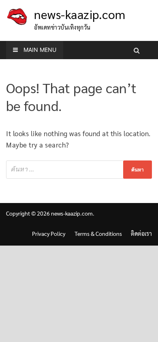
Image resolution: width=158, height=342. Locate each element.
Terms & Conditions (98, 233)
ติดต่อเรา (141, 233)
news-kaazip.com (80, 14)
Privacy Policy (48, 233)
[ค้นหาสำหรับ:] (79, 169)
